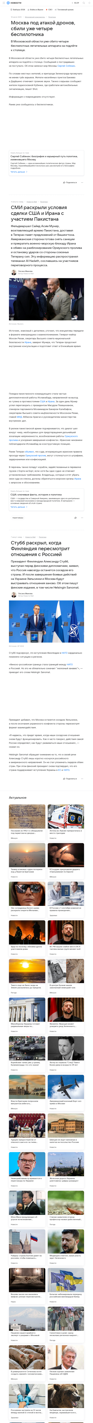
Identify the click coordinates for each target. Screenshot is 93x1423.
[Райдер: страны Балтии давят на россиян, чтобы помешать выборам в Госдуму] (27, 1247)
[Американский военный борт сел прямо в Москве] (66, 1093)
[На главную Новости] (15, 3)
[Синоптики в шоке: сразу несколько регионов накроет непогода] (66, 1325)
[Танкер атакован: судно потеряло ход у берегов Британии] (27, 861)
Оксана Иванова (25, 271)
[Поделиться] (75, 518)
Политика (52, 17)
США (42, 401)
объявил (29, 451)
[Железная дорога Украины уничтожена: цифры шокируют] (66, 1170)
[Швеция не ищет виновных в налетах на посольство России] (66, 1131)
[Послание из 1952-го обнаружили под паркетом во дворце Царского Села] (27, 822)
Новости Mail (32, 202)
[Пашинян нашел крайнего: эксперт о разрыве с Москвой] (27, 1325)
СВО (50, 10)
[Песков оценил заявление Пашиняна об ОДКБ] (66, 1363)
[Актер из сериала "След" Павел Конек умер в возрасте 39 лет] (66, 1054)
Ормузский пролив (35, 455)
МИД (19, 417)
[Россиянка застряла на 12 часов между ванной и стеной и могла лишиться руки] (27, 1402)
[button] (46, 299)
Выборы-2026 (19, 10)
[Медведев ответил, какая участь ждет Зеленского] (66, 1247)
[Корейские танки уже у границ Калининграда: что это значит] (27, 1054)
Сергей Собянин (66, 66)
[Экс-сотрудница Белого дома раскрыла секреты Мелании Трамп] (27, 900)
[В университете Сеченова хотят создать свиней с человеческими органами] (27, 1363)
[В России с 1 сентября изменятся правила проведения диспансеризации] (66, 900)
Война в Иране (36, 10)
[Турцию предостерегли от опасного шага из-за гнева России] (27, 1131)
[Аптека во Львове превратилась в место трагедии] (66, 822)
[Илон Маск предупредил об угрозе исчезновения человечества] (27, 1209)
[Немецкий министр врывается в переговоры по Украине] (27, 1170)
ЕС (59, 770)
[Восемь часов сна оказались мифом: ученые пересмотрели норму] (27, 1286)
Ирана (28, 342)
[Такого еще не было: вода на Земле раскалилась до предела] (27, 977)
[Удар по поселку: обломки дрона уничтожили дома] (27, 938)
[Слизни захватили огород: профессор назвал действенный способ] (66, 1209)
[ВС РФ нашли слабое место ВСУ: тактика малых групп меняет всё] (66, 938)
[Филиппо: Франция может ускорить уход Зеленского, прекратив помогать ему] (66, 1016)
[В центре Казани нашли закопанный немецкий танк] (66, 977)
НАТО (64, 653)
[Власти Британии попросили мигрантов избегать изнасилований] (27, 1093)
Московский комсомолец (35, 17)
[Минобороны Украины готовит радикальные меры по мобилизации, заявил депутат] (27, 1016)
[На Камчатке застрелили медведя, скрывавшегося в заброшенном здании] (66, 1402)
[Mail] (8, 3)
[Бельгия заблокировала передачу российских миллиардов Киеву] (66, 1286)
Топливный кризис (65, 10)
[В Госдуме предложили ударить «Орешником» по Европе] (66, 861)
